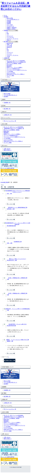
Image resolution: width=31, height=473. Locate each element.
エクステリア (10, 36)
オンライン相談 (10, 75)
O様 (8, 279)
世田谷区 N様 (11, 209)
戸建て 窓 (9, 44)
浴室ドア (9, 40)
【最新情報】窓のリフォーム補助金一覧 (16, 62)
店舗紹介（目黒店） (11, 28)
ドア (8, 34)
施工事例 (6, 41)
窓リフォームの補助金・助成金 (14, 63)
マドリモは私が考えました (13, 19)
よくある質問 (10, 71)
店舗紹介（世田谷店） (12, 27)
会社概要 (9, 22)
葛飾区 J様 (10, 341)
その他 (8, 56)
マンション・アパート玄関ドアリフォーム (17, 70)
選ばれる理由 (10, 18)
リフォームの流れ (11, 72)
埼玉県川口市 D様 (12, 260)
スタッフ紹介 (10, 24)
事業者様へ (9, 66)
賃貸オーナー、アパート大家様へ (14, 67)
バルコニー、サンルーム (12, 38)
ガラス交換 (9, 45)
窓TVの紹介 (9, 64)
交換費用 (6, 30)
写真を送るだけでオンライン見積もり (16, 74)
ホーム (5, 15)
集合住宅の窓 (10, 43)
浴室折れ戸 (9, 47)
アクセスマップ (10, 26)
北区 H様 (9, 243)
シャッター (9, 53)
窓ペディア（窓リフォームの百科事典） (16, 60)
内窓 (8, 33)
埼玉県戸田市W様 (11, 325)
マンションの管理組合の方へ (13, 68)
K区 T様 (9, 193)
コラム (8, 76)
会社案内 (6, 16)
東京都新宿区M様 (11, 225)
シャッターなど (10, 37)
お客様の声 (6, 58)
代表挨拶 (9, 20)
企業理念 (9, 23)
